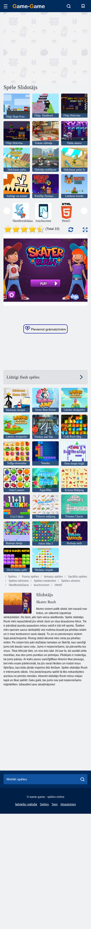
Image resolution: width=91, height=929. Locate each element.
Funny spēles (30, 576)
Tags (55, 804)
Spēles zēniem (70, 580)
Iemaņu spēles (53, 576)
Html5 (58, 585)
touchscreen (41, 585)
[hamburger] (6, 6)
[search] (82, 779)
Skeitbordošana (18, 585)
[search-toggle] (69, 6)
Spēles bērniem (18, 580)
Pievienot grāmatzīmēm (48, 329)
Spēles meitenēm (44, 580)
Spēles (12, 576)
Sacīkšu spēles (77, 576)
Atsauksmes (68, 804)
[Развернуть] (85, 230)
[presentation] (7, 210)
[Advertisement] (43, 47)
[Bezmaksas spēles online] (28, 6)
